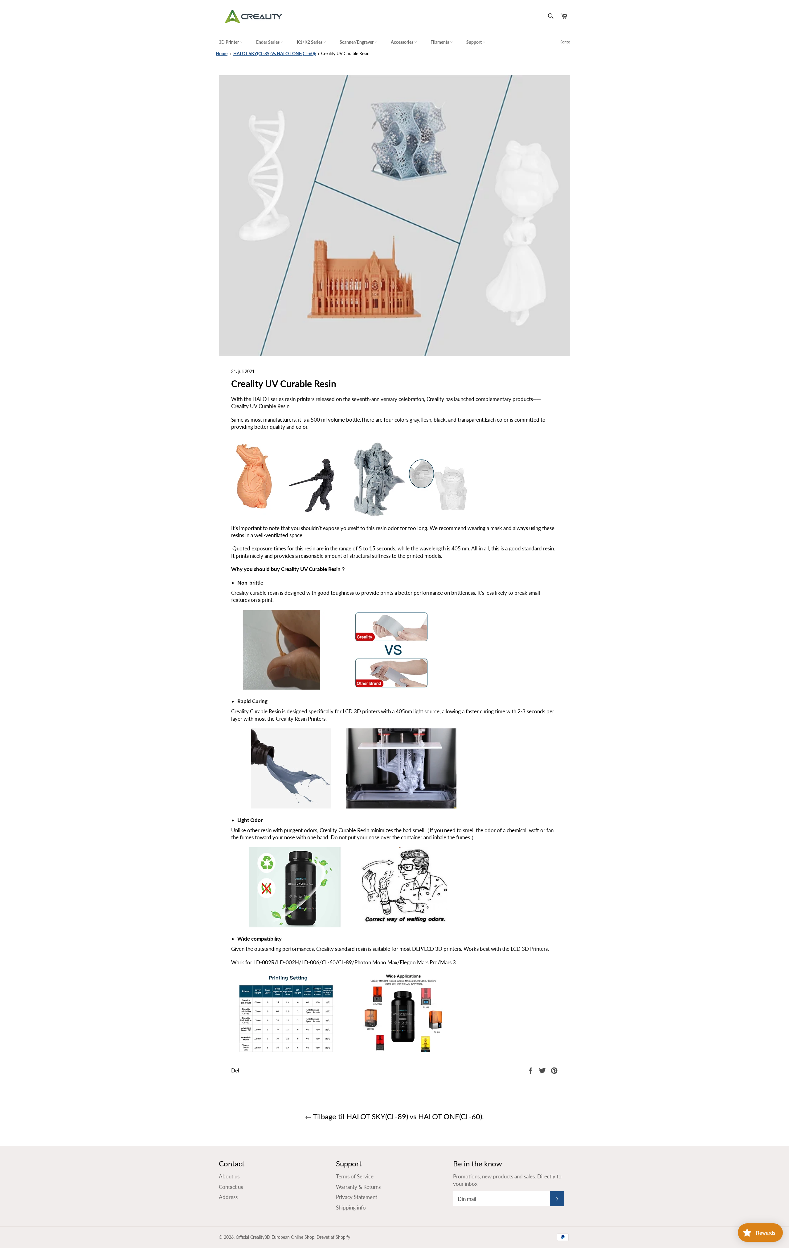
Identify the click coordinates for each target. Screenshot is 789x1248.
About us (229, 1176)
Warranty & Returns (358, 1187)
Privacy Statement (356, 1197)
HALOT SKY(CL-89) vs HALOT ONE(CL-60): (274, 53)
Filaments (440, 42)
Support (474, 42)
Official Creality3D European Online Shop (275, 1237)
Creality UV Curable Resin (345, 53)
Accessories (402, 42)
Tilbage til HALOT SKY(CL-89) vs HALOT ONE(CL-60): (397, 1116)
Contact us (231, 1187)
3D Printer (229, 42)
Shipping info (351, 1207)
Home (221, 53)
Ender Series (268, 42)
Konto (564, 41)
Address (228, 1197)
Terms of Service (355, 1176)
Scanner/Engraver (357, 42)
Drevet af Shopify (333, 1237)
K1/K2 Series (310, 42)
